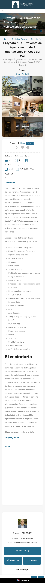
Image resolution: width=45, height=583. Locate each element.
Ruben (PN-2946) (22, 533)
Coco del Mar (36, 39)
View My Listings (22, 551)
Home (5, 39)
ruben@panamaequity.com (25, 542)
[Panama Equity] (22, 4)
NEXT (15, 188)
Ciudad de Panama (19, 39)
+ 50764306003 (26, 539)
